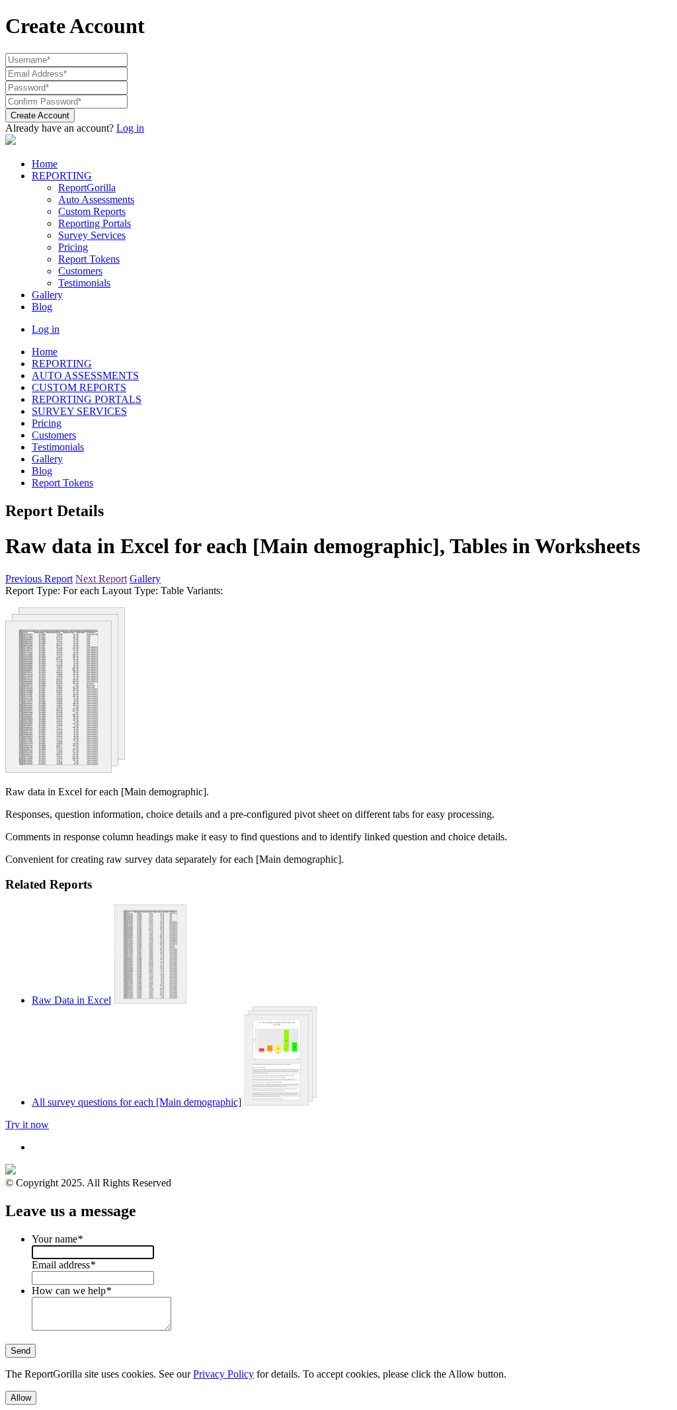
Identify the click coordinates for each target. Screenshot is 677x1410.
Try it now (27, 1124)
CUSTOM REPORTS (79, 387)
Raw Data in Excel (71, 1000)
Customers (80, 271)
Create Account (40, 115)
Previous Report (39, 578)
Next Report (101, 578)
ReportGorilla (87, 187)
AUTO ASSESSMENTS (85, 375)
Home (45, 163)
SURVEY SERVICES (79, 411)
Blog (42, 306)
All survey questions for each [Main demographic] (136, 1102)
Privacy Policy (223, 1374)
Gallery (47, 294)
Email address (63, 1264)
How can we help (71, 1290)
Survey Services (92, 235)
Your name (57, 1239)
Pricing (73, 247)
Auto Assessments (96, 199)
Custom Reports (92, 211)
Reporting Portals (94, 223)
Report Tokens (89, 259)
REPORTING (62, 175)
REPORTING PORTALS (86, 399)
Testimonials (84, 282)
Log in (130, 128)
